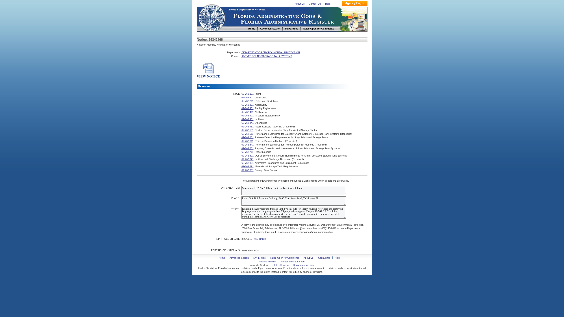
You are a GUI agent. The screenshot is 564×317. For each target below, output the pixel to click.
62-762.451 (247, 126)
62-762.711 (247, 152)
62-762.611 (247, 141)
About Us (300, 3)
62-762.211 (247, 101)
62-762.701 (247, 148)
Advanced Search (239, 257)
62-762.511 (247, 134)
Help (327, 3)
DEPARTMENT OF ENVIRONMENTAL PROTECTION (270, 52)
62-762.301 (247, 104)
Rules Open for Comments (284, 257)
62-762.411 (247, 112)
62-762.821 (247, 159)
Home (211, 17)
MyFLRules (259, 257)
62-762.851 (247, 163)
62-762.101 (247, 93)
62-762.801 (247, 155)
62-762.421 (247, 115)
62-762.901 (247, 170)
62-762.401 (247, 108)
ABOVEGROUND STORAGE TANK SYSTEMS (266, 56)
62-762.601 (247, 137)
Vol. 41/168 (260, 239)
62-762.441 (247, 123)
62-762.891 (247, 166)
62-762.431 (247, 119)
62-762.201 (247, 97)
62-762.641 (247, 144)
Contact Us (315, 3)
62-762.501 (247, 130)
